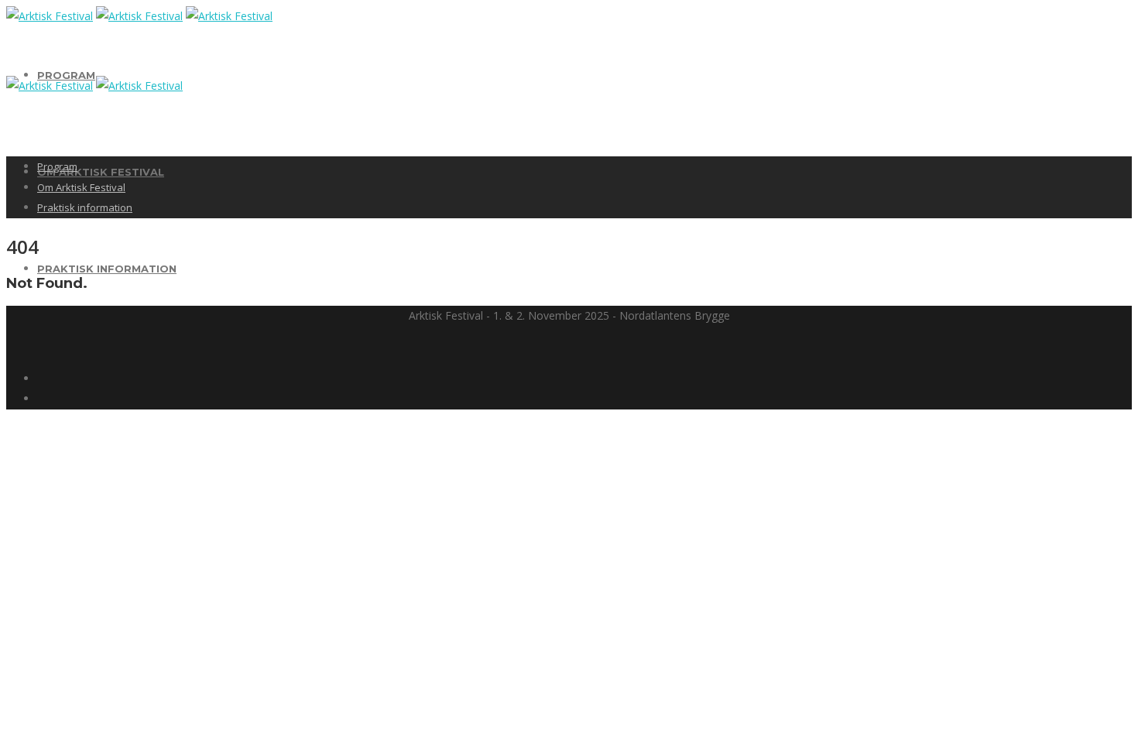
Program (66, 75)
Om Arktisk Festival (100, 172)
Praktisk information (107, 268)
